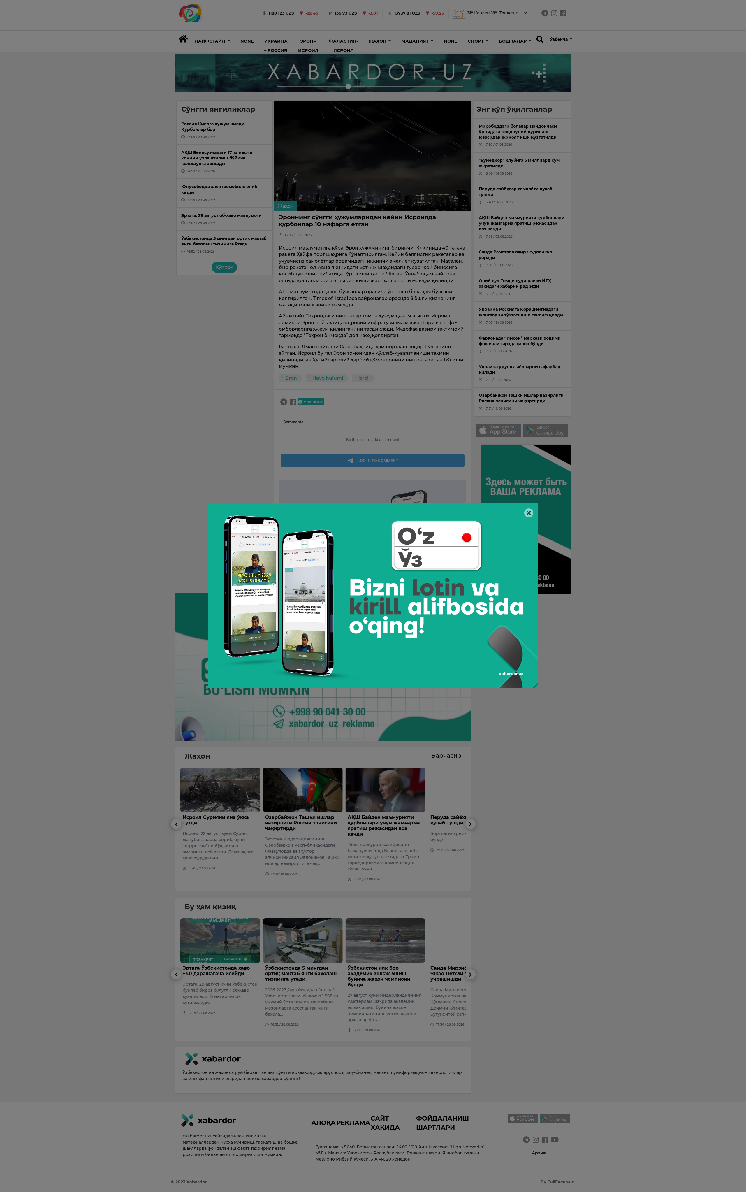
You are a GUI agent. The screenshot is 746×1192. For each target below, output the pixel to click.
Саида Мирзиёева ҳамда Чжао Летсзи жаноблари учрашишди (388, 973)
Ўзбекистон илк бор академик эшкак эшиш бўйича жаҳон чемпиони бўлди (305, 976)
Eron (291, 378)
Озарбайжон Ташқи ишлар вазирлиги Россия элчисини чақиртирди (227, 822)
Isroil (364, 378)
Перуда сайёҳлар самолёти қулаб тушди (391, 820)
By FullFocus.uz (557, 1181)
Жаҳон (286, 206)
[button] (212, 41)
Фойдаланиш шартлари (442, 1122)
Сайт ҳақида (385, 1122)
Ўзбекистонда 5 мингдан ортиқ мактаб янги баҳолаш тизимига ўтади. (227, 973)
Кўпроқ (224, 267)
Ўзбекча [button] (559, 39)
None (247, 41)
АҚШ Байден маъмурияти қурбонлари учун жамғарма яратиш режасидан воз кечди (310, 825)
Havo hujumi (327, 378)
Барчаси (445, 755)
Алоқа (323, 1122)
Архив (539, 1153)
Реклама (353, 1122)
